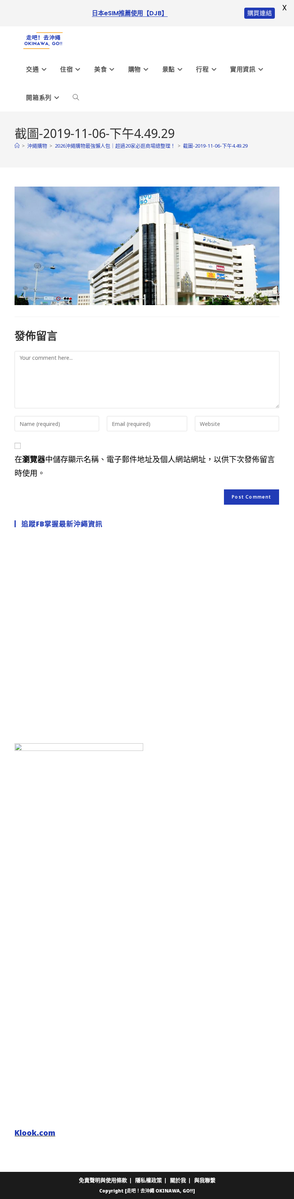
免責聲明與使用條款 (103, 1180)
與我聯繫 (205, 1180)
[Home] (17, 145)
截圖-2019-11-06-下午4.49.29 (215, 145)
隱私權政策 (148, 1180)
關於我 (178, 1180)
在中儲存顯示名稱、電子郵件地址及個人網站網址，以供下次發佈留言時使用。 (145, 466)
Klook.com (35, 1133)
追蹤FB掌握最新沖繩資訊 (62, 523)
